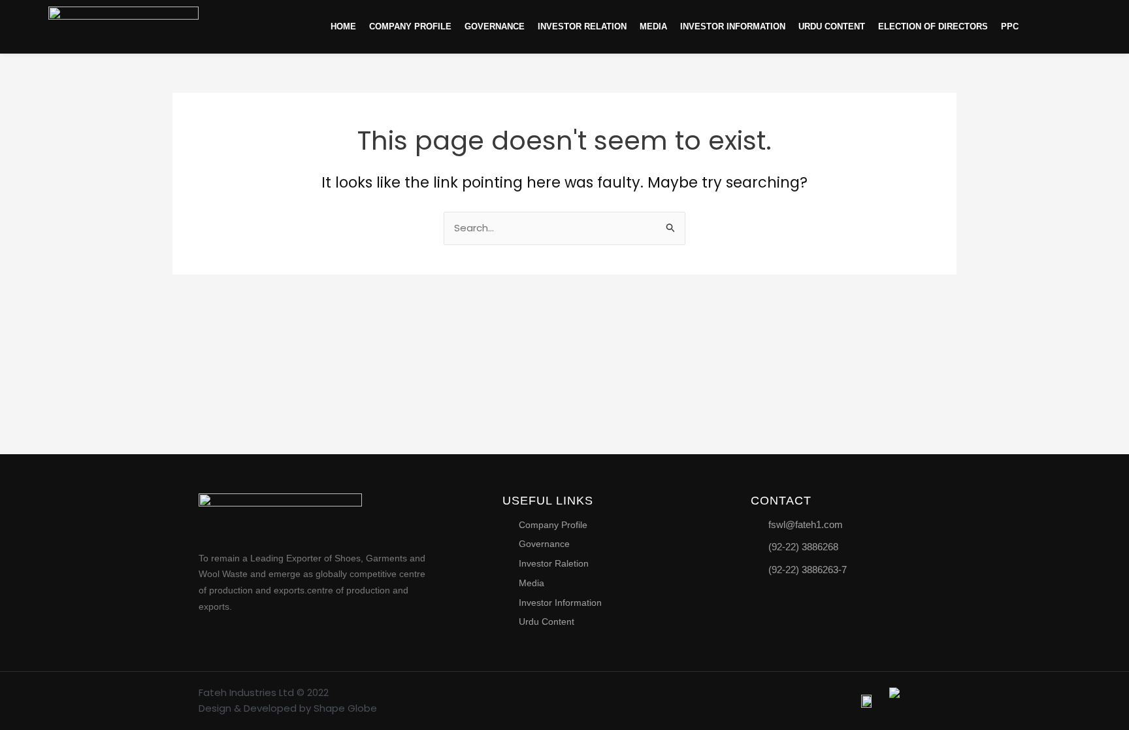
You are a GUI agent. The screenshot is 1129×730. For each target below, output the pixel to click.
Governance (495, 26)
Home (343, 26)
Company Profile (410, 26)
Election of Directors (933, 26)
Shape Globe (345, 708)
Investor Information (732, 26)
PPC (1010, 26)
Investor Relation (582, 26)
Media (653, 26)
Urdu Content (831, 26)
